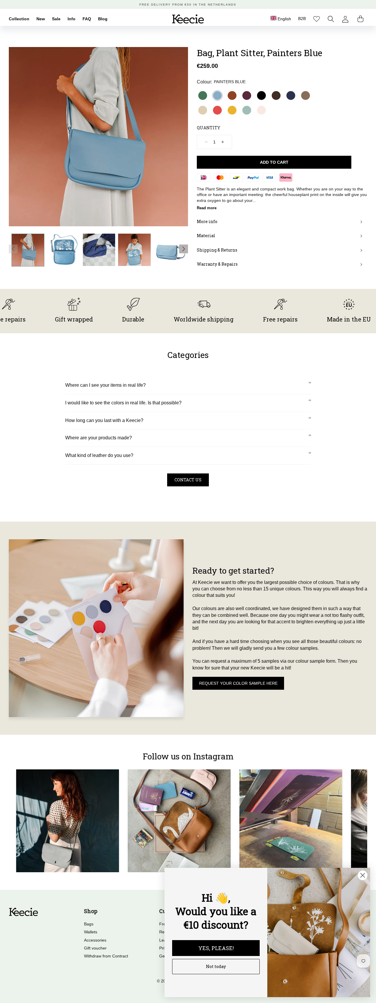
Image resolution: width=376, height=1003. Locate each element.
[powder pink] (261, 110)
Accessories (95, 940)
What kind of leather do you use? (99, 455)
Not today (216, 966)
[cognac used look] (232, 95)
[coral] (217, 110)
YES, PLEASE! (216, 948)
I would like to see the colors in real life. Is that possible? (123, 402)
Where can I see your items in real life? (105, 385)
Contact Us (188, 480)
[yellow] (232, 110)
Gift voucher (95, 948)
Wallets (90, 932)
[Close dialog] (362, 875)
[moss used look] (305, 95)
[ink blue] (290, 95)
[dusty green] (246, 110)
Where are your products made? (98, 437)
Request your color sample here (238, 683)
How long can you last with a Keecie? (104, 420)
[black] (261, 95)
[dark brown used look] (276, 95)
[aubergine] (246, 95)
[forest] (202, 95)
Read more (206, 208)
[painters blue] (217, 95)
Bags (88, 924)
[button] (331, 19)
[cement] (202, 110)
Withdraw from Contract (106, 956)
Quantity (208, 127)
